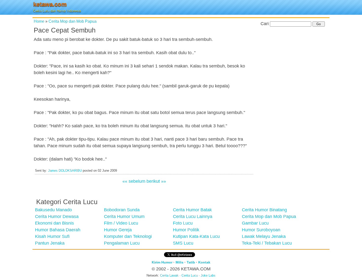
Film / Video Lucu (121, 223)
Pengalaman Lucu (122, 243)
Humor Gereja (118, 229)
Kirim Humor (162, 262)
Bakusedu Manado (53, 209)
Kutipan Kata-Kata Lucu (196, 236)
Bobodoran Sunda (122, 209)
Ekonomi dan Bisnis (54, 223)
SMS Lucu (183, 243)
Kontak (204, 262)
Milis (179, 262)
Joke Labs (208, 275)
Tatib (191, 262)
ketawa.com (49, 4)
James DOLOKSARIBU (65, 170)
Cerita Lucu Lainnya (192, 216)
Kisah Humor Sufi (52, 236)
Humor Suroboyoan (261, 229)
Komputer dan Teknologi (128, 236)
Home (39, 21)
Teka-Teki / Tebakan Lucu (267, 243)
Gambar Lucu (255, 223)
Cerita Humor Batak (192, 209)
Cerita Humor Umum (124, 216)
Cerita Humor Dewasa (57, 216)
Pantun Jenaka (50, 243)
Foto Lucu (183, 223)
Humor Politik (186, 229)
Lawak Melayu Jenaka (264, 236)
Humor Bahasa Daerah (57, 229)
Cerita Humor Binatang (264, 209)
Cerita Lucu (189, 275)
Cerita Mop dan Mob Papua (73, 21)
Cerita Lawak (169, 275)
